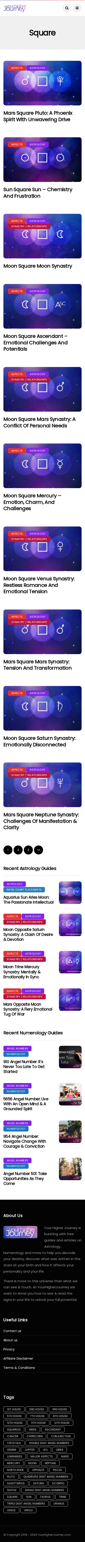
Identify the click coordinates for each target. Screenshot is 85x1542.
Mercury (13, 1463)
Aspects (17, 68)
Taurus (45, 1497)
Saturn (38, 1483)
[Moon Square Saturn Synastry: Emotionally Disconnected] (42, 708)
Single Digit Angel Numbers (44, 1490)
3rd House (59, 1409)
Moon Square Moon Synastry (37, 265)
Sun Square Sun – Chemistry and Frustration (37, 192)
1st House (14, 1409)
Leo (45, 1450)
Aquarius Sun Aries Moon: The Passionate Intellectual (28, 900)
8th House (60, 1416)
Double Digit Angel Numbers (49, 1443)
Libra (59, 1450)
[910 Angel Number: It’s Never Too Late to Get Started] (70, 1057)
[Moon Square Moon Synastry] (42, 236)
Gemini (11, 1450)
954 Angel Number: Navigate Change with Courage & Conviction (24, 1141)
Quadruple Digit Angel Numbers (45, 1477)
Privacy (9, 1349)
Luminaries (14, 1456)
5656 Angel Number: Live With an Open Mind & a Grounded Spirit (25, 1104)
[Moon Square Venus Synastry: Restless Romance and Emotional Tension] (42, 548)
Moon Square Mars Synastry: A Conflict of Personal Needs (39, 422)
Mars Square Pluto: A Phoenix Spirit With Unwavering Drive (38, 116)
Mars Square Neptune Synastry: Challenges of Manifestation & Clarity (41, 821)
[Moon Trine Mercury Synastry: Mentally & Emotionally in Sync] (70, 962)
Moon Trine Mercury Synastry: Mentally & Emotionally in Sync (22, 971)
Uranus (58, 1503)
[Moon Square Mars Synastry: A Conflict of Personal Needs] (42, 389)
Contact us (12, 1331)
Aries (32, 1429)
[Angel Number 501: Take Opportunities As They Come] (70, 1169)
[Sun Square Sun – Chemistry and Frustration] (42, 159)
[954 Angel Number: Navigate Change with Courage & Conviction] (70, 1131)
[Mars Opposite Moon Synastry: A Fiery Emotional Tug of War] (70, 999)
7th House (37, 1416)
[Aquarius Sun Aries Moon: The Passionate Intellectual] (70, 892)
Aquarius (14, 1429)
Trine (62, 1497)
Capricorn (35, 1436)
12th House (62, 1423)
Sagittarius (16, 1483)
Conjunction (61, 1436)
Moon (32, 1463)
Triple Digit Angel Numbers (26, 1503)
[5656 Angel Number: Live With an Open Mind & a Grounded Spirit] (70, 1094)
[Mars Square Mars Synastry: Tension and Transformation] (42, 631)
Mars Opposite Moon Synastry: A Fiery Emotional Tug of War (27, 1009)
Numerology (16, 1054)
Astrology (37, 68)
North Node (15, 1470)
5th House (14, 1416)
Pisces (57, 1470)
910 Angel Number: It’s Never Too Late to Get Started (23, 1066)
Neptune (50, 1463)
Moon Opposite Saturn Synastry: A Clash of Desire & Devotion (28, 934)
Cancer (12, 1436)
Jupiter (29, 1450)
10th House (15, 1423)
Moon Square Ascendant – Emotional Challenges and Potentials (35, 342)
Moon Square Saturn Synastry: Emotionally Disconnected (39, 741)
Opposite (38, 1470)
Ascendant (53, 1429)
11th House (38, 1423)
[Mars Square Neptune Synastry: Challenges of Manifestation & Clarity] (42, 784)
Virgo (28, 1510)
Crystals (14, 1443)
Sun (29, 1497)
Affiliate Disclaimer (18, 1359)
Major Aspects (42, 1456)
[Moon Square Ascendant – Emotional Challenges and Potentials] (42, 306)
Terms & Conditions (19, 1368)
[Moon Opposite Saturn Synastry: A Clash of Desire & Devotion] (70, 925)
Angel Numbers (17, 1048)
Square (12, 1497)
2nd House (36, 1409)
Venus (11, 1510)
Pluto (11, 1477)
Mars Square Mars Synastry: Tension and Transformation (37, 665)
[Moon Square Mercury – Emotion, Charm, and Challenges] (42, 465)
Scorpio (58, 1483)
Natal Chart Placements (24, 889)
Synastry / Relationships (29, 226)
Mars (65, 1456)
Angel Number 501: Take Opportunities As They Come (25, 1178)
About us (10, 1340)
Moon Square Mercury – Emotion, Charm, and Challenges (32, 502)
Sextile (12, 1490)
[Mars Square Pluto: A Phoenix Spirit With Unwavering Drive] (42, 83)
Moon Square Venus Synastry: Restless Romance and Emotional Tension (38, 585)
